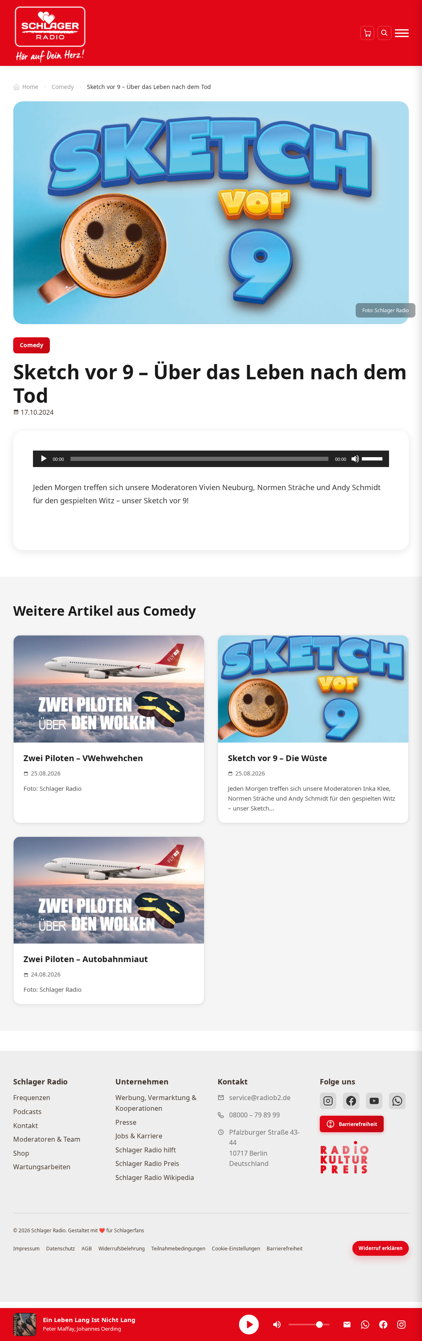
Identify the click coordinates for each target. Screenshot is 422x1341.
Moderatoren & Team (46, 1139)
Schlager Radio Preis (147, 1163)
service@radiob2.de (260, 1097)
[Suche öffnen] (384, 33)
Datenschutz (60, 1248)
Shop (21, 1153)
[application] (211, 459)
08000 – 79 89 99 (254, 1114)
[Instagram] (328, 1101)
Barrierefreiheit (358, 1124)
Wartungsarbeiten (41, 1166)
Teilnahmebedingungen (178, 1248)
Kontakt (25, 1125)
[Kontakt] (347, 1324)
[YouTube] (374, 1101)
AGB (87, 1248)
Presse (125, 1122)
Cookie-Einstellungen (236, 1248)
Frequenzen (31, 1097)
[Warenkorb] (367, 33)
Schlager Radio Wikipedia (154, 1177)
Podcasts (27, 1111)
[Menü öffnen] (402, 33)
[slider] (373, 458)
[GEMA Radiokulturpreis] (344, 1157)
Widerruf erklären (381, 1248)
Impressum (26, 1248)
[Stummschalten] (355, 459)
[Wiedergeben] (44, 459)
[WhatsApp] (397, 1101)
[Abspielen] (249, 1324)
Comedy (63, 87)
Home (30, 87)
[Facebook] (351, 1101)
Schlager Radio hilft (145, 1149)
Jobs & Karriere (138, 1135)
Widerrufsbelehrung (121, 1248)
